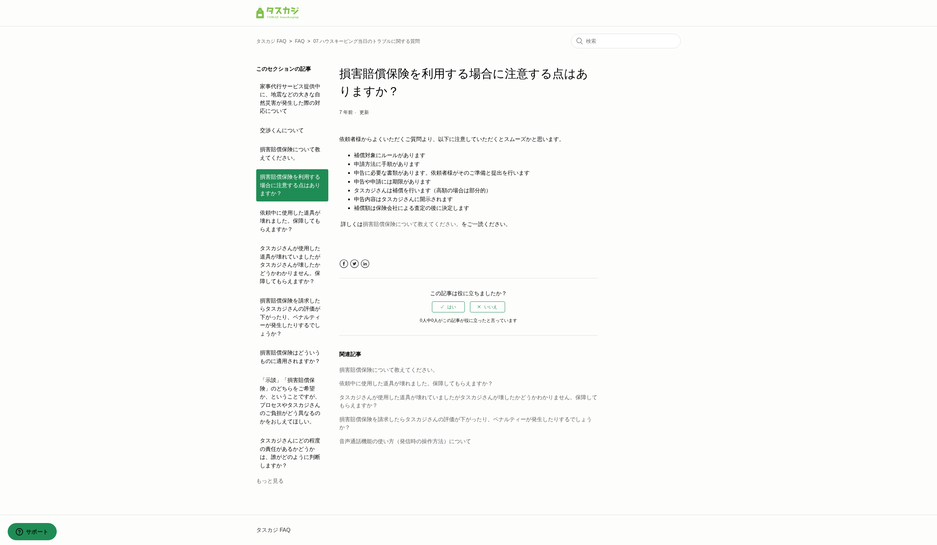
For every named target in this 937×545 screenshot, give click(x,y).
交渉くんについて (282, 130)
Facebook (343, 263)
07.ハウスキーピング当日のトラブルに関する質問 (366, 41)
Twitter (354, 263)
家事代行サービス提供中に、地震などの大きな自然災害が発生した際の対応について (290, 98)
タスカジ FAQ (271, 41)
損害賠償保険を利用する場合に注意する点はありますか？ (290, 185)
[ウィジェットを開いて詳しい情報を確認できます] (32, 532)
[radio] (448, 306)
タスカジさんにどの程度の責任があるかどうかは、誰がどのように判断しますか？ (290, 452)
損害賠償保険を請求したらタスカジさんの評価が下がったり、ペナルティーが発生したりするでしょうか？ (290, 317)
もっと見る (270, 481)
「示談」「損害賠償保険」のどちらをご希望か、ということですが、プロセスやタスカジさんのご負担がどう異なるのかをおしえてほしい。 (290, 400)
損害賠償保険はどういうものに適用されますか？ (290, 356)
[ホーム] (277, 17)
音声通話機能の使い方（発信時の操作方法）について (405, 441)
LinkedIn (365, 263)
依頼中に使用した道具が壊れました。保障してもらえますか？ (290, 221)
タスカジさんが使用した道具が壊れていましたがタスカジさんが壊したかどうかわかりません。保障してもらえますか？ (290, 264)
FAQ (300, 41)
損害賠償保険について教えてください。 (290, 153)
